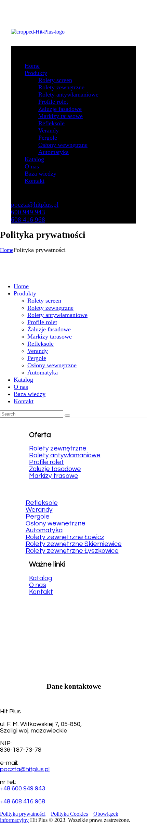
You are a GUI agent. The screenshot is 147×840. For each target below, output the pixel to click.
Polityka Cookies (69, 814)
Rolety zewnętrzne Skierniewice (74, 543)
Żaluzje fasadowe (55, 469)
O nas (37, 585)
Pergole (38, 516)
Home (6, 250)
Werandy (39, 509)
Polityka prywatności (22, 814)
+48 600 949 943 (22, 788)
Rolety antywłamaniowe (65, 455)
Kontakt (41, 591)
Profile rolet (46, 462)
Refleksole (42, 502)
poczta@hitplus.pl (25, 769)
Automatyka (44, 530)
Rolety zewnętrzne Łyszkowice (72, 550)
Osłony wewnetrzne (55, 523)
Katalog (40, 578)
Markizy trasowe (53, 475)
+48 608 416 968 (22, 801)
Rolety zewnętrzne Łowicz (65, 537)
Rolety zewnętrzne (57, 448)
